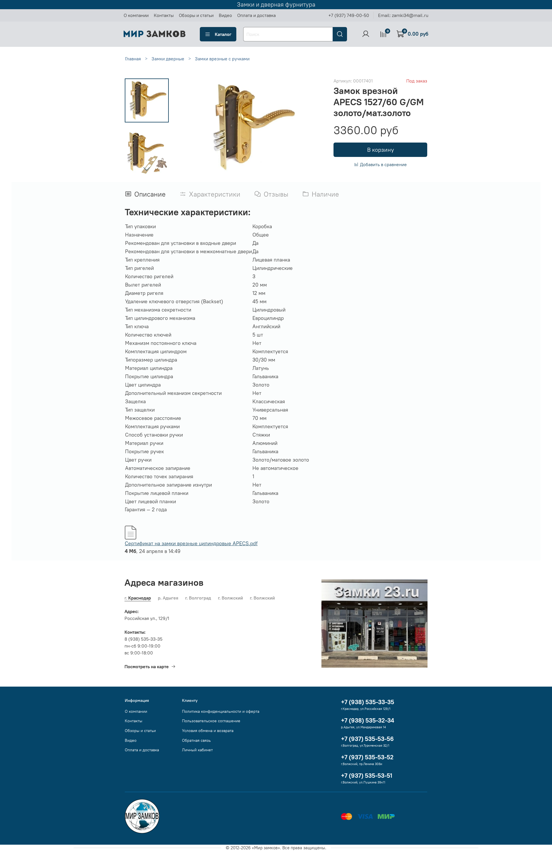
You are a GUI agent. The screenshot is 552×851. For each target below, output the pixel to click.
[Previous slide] (189, 127)
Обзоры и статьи (196, 15)
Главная (133, 59)
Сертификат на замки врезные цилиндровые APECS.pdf (191, 543)
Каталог (223, 34)
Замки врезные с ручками (222, 59)
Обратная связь (196, 740)
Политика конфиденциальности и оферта (220, 711)
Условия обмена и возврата (207, 730)
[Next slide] (147, 169)
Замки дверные (168, 59)
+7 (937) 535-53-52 (367, 757)
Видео (225, 15)
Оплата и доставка (256, 15)
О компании (136, 15)
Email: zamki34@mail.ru (403, 15)
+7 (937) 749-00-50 (348, 15)
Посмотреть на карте (146, 666)
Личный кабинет (197, 749)
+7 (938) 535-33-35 (367, 702)
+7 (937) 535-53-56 (367, 739)
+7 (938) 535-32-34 (367, 720)
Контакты (164, 15)
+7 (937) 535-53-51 (366, 775)
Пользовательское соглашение (211, 720)
